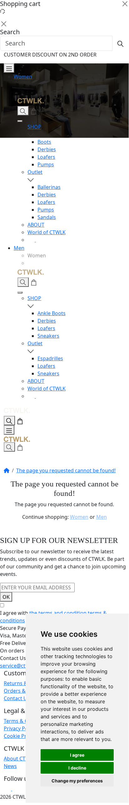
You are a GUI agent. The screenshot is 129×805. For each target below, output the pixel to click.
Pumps (45, 164)
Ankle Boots (51, 313)
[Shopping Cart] (33, 110)
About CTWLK (20, 758)
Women (23, 76)
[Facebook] (39, 239)
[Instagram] (31, 239)
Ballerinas (49, 187)
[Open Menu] (9, 68)
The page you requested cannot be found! (66, 470)
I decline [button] (77, 767)
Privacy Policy (20, 728)
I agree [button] (77, 755)
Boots (44, 141)
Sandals (46, 217)
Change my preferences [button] (77, 780)
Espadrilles (50, 358)
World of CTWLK (46, 232)
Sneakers (48, 335)
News (10, 766)
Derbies (46, 149)
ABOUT (35, 224)
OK (6, 596)
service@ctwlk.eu (20, 665)
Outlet (34, 172)
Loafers (46, 156)
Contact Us (17, 698)
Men (19, 247)
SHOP (34, 126)
